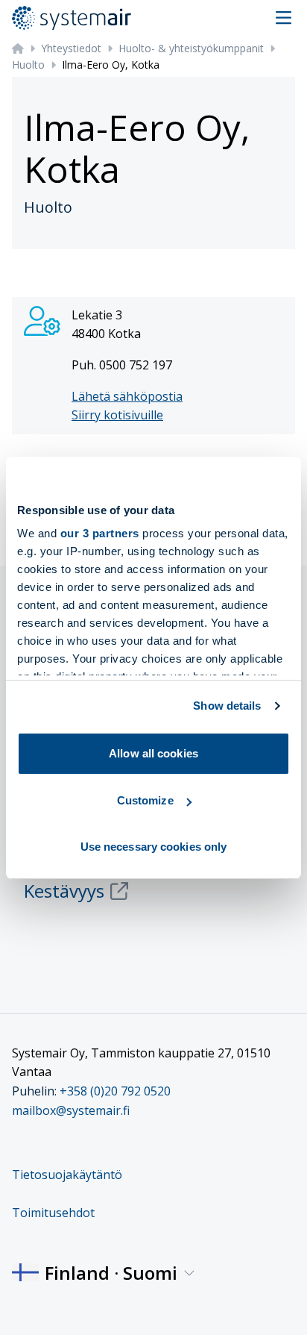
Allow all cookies (153, 753)
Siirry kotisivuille (117, 415)
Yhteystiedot (71, 48)
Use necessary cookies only (153, 846)
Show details (227, 705)
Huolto (28, 64)
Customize (145, 800)
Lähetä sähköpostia (127, 396)
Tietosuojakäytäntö (67, 1174)
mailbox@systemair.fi (71, 1110)
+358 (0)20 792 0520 (115, 1091)
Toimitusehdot (53, 1212)
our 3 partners (99, 533)
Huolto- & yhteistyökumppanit (191, 48)
